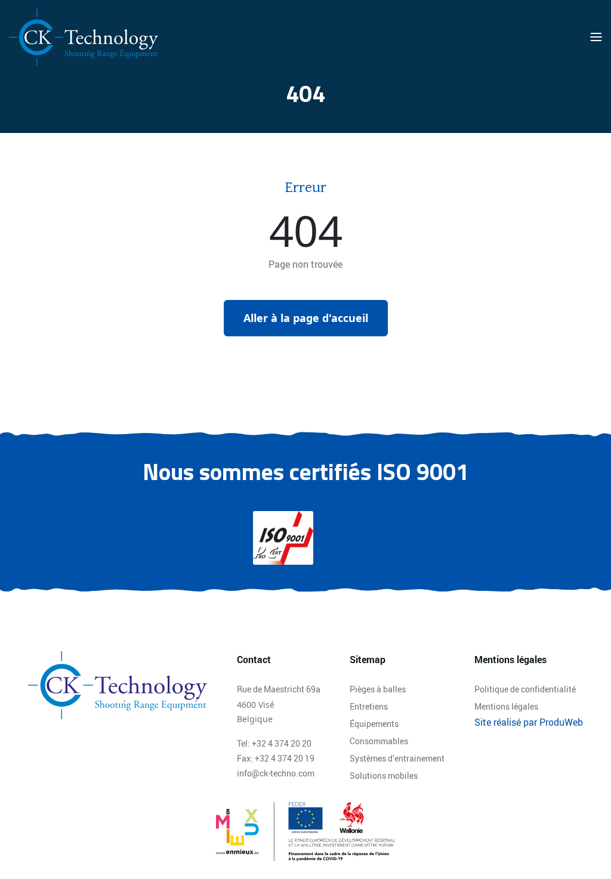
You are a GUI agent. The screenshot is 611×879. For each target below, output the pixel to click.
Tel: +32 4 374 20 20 (274, 743)
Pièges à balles (378, 689)
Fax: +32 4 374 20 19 (275, 758)
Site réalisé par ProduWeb (528, 722)
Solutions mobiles (384, 775)
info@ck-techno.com (275, 773)
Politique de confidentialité (525, 689)
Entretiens (369, 706)
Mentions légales (506, 706)
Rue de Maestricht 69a (278, 689)
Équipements (374, 723)
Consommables (379, 741)
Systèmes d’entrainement (397, 758)
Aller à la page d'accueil (305, 318)
